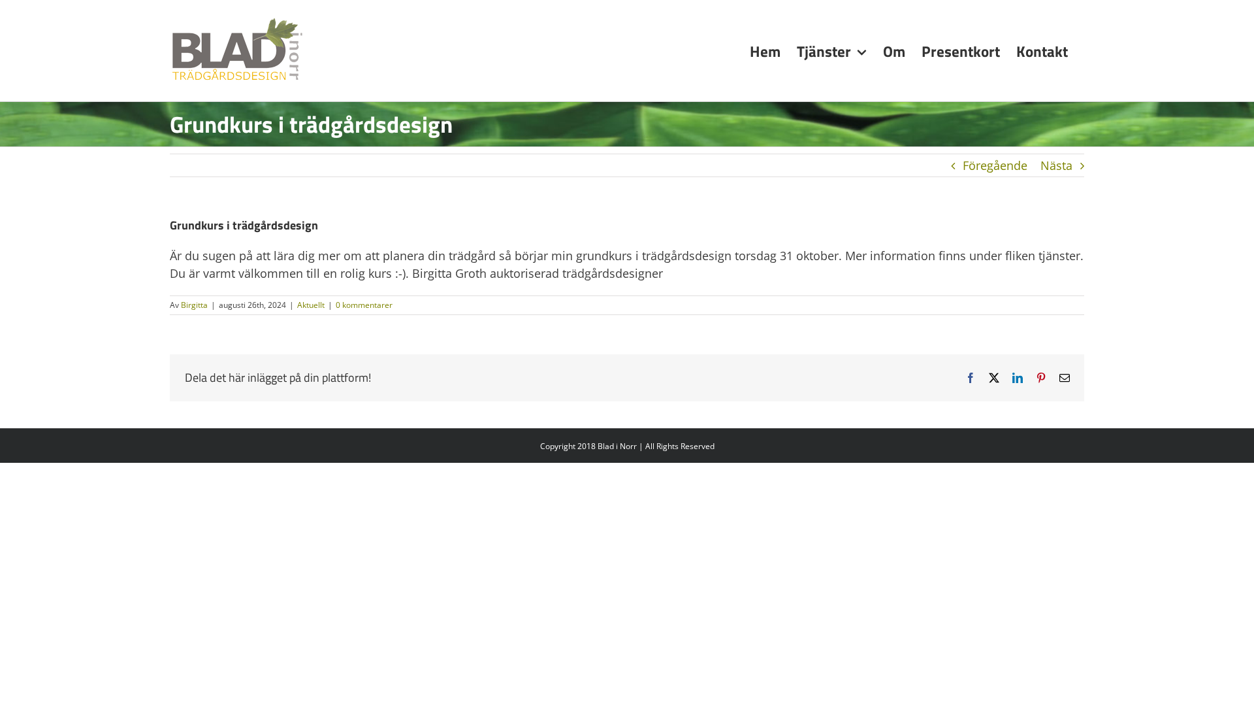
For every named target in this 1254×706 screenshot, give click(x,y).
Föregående (995, 165)
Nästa (1056, 165)
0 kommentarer (364, 305)
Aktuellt (311, 305)
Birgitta (194, 305)
